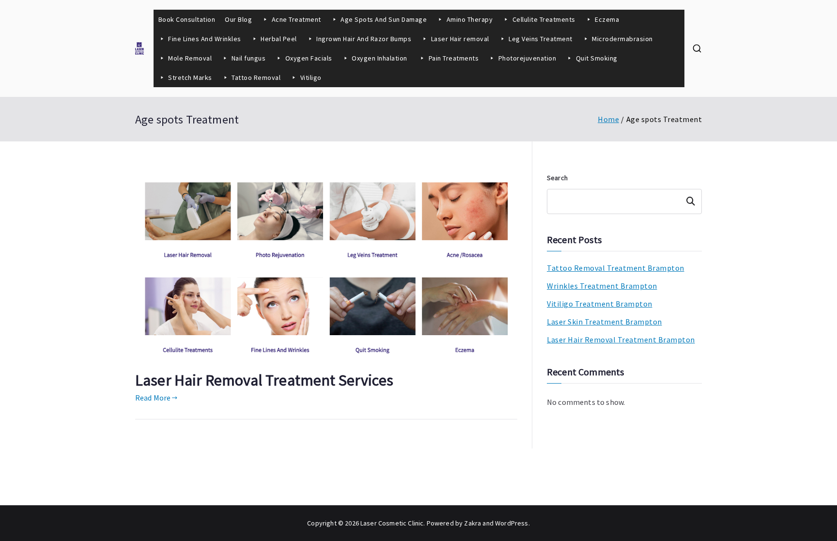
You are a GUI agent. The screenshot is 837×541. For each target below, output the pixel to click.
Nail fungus (249, 58)
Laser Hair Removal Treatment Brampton (621, 339)
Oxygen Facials (308, 58)
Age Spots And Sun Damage (384, 19)
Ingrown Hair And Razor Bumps (363, 38)
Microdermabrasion (622, 38)
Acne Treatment (296, 19)
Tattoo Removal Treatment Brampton (615, 268)
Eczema (607, 19)
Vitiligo (311, 77)
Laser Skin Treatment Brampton (604, 321)
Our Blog (238, 19)
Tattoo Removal (256, 77)
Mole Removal (190, 58)
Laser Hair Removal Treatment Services (264, 380)
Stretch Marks (190, 77)
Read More (152, 397)
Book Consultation (187, 19)
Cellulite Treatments (543, 19)
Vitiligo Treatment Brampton (599, 304)
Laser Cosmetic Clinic (391, 523)
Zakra (472, 523)
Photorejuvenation (527, 58)
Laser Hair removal (460, 38)
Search (557, 177)
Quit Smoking (597, 58)
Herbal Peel (279, 38)
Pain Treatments (454, 58)
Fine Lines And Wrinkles (204, 38)
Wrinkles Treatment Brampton (602, 286)
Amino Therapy (470, 19)
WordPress (511, 523)
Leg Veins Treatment (541, 38)
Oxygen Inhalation (380, 58)
